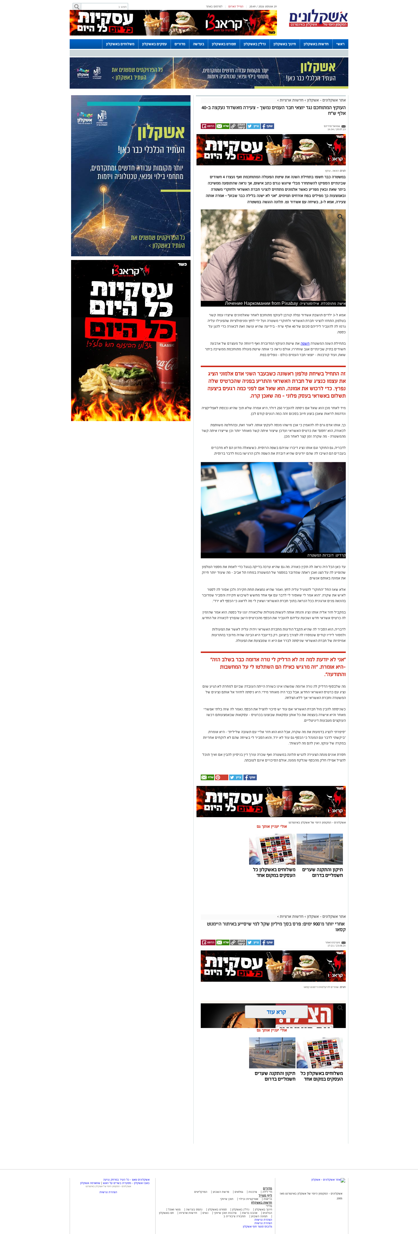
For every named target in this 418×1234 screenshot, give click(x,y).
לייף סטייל (265, 1195)
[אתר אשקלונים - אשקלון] (328, 1179)
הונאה (335, 170)
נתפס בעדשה (193, 1209)
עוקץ (328, 170)
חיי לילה (267, 1192)
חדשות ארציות (291, 100)
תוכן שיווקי (226, 1199)
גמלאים (239, 1192)
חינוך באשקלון (285, 44)
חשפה (305, 343)
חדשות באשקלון (316, 44)
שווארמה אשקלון (90, 1183)
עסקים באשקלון (154, 44)
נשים (205, 1213)
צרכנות (253, 1192)
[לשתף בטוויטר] (253, 128)
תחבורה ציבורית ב (235, 1216)
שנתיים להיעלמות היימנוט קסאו (321, 987)
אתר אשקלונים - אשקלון (326, 100)
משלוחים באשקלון (120, 44)
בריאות (268, 1199)
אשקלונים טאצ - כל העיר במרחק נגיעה (126, 1179)
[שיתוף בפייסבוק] (267, 128)
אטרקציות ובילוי (248, 1199)
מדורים (180, 44)
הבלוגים (267, 1213)
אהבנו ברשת (249, 1213)
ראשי (340, 44)
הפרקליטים (200, 1192)
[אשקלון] (318, 26)
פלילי (269, 1206)
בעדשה (198, 44)
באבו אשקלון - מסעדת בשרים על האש (126, 1183)
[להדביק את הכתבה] (221, 779)
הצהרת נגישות (263, 1219)
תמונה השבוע (259, 1216)
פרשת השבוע (221, 1192)
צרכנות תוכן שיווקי (225, 1213)
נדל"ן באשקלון (255, 44)
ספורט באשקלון (224, 44)
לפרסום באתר (214, 6)
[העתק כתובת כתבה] (237, 128)
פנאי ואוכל (174, 1209)
